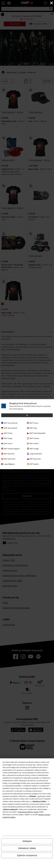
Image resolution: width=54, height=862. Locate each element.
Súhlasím (27, 841)
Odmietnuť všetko (27, 848)
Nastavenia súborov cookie (28, 812)
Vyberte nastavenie (27, 855)
